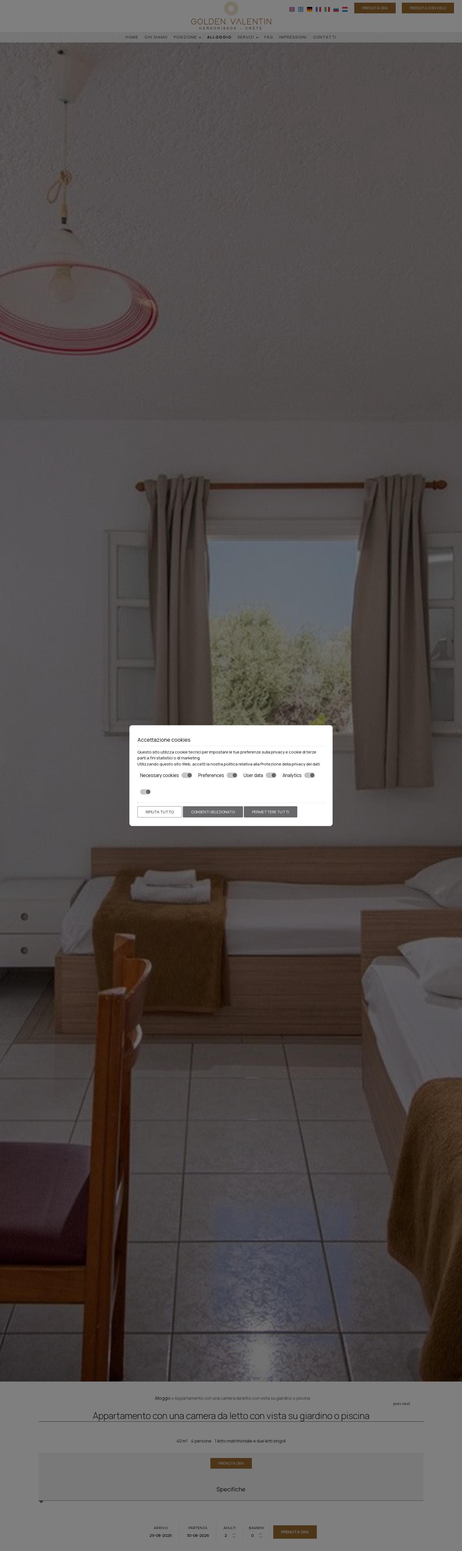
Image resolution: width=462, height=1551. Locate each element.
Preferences (211, 775)
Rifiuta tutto (160, 811)
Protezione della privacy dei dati (290, 764)
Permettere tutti (270, 811)
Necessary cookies (159, 775)
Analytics (292, 775)
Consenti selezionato (213, 811)
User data (253, 775)
